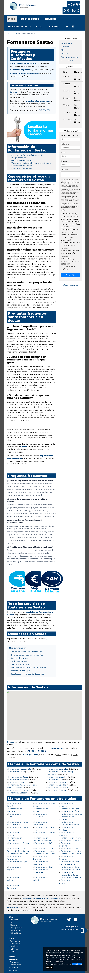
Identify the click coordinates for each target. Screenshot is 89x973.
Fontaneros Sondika (56, 785)
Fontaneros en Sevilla (44, 867)
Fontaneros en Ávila (69, 811)
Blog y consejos (18, 158)
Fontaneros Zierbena (18, 790)
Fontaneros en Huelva (70, 838)
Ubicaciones (15, 930)
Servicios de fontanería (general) (26, 155)
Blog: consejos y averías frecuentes (26, 655)
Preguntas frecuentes (21, 168)
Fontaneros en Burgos (71, 814)
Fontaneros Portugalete (19, 769)
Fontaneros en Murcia (70, 854)
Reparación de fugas (20, 671)
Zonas (15, 33)
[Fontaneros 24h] (21, 6)
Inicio (12, 19)
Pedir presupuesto (19, 661)
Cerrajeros (14, 962)
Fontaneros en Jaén (43, 843)
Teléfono (65, 144)
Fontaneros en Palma (18, 843)
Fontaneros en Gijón (70, 809)
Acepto (49, 967)
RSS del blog (15, 933)
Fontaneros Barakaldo (57, 769)
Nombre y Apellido (69, 135)
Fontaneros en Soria (69, 867)
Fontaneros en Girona (44, 832)
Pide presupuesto (19, 26)
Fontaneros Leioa (16, 772)
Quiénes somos (30, 19)
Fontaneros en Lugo (44, 851)
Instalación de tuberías (21, 664)
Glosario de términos (21, 160)
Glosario (53, 26)
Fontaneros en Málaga (19, 854)
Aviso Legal (15, 941)
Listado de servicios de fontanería (26, 652)
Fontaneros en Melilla (44, 854)
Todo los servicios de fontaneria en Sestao (31, 163)
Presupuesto (16, 928)
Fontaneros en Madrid (70, 851)
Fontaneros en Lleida (70, 848)
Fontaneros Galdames (18, 793)
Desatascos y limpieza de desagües (27, 674)
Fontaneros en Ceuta (18, 827)
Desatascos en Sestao (21, 166)
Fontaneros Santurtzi (18, 777)
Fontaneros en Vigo (17, 862)
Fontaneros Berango (57, 782)
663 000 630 (71, 7)
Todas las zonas (68, 60)
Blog (39, 26)
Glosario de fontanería (20, 658)
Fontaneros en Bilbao (70, 877)
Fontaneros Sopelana (57, 790)
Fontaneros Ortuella (57, 777)
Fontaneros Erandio (17, 780)
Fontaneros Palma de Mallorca (15, 967)
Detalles (65, 169)
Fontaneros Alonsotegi (58, 787)
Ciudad (64, 161)
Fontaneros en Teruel (70, 870)
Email (63, 152)
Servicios (50, 19)
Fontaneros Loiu (55, 780)
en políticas (77, 964)
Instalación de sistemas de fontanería (28, 668)
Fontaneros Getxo (16, 782)
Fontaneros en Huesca (71, 840)
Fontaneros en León (44, 848)
